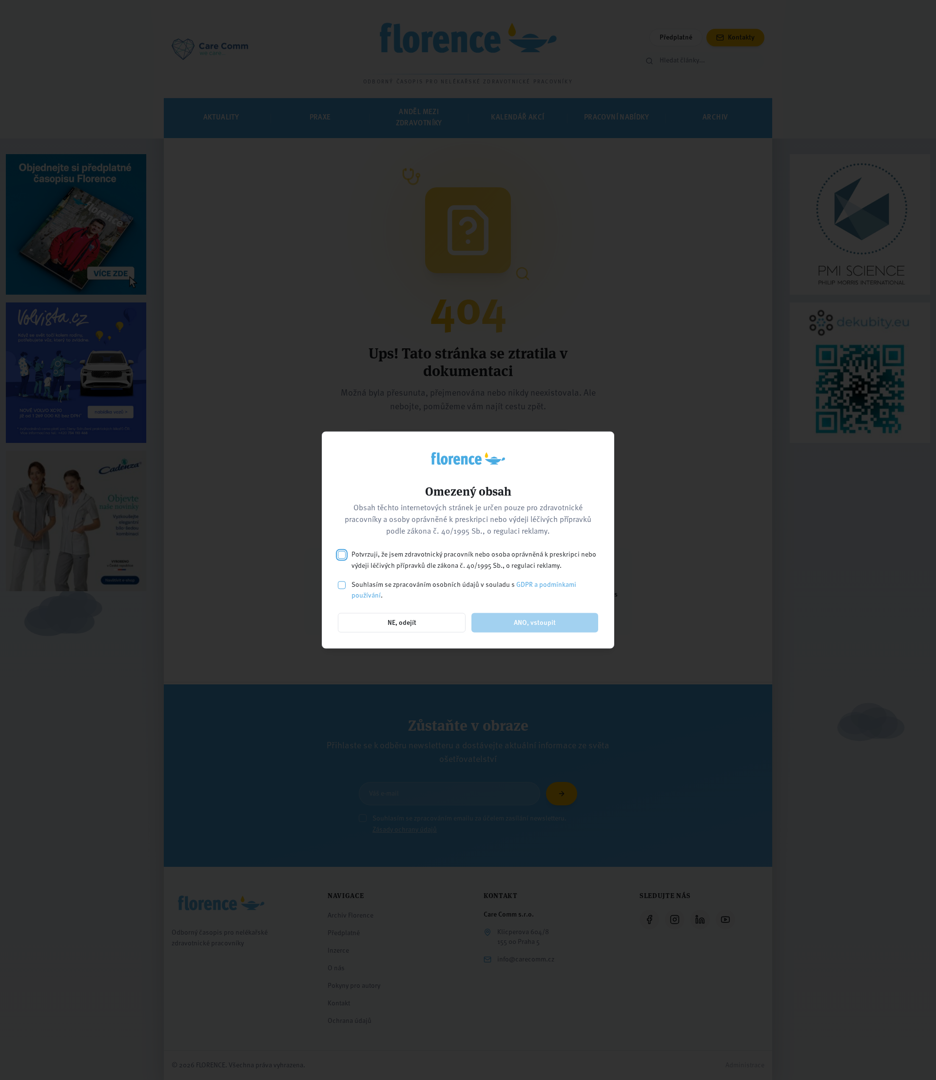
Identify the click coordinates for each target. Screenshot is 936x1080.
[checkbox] (342, 555)
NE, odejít (402, 623)
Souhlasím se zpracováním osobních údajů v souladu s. (463, 590)
